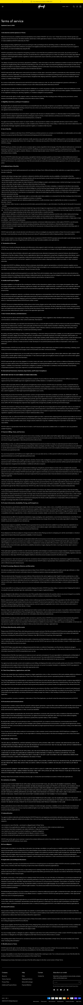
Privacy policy (44, 1001)
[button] (2, 6)
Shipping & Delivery (27, 979)
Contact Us (41, 976)
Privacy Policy (5, 982)
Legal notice (78, 1001)
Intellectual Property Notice (9, 985)
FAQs (23, 976)
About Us (4, 976)
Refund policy (36, 1001)
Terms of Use (69, 986)
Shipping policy (60, 1001)
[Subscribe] (79, 982)
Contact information (70, 1001)
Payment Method (26, 985)
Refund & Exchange (27, 982)
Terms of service (6, 979)
